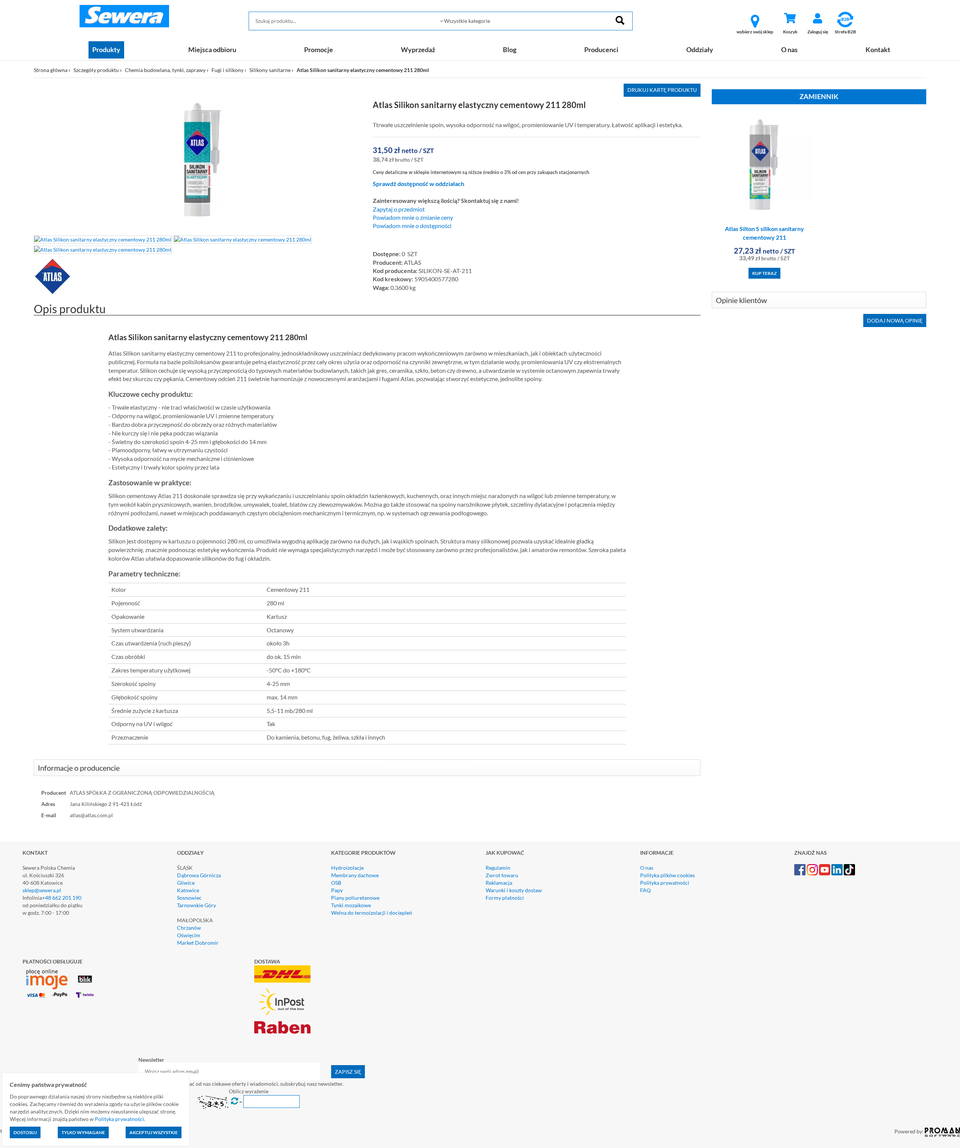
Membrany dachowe (355, 875)
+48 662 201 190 (61, 897)
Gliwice (186, 882)
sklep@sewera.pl (41, 890)
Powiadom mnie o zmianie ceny (413, 217)
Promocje (318, 49)
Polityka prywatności (664, 882)
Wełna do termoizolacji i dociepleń (371, 912)
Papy (337, 890)
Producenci (601, 49)
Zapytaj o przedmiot (399, 209)
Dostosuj (25, 1132)
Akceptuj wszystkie (153, 1132)
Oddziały (699, 49)
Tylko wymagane (83, 1132)
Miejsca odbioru (212, 49)
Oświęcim (188, 935)
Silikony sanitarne (270, 70)
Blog (509, 49)
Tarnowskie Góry (196, 905)
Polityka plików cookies (667, 875)
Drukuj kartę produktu (662, 90)
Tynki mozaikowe (351, 905)
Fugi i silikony (227, 70)
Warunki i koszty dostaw (514, 890)
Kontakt (878, 49)
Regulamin (498, 867)
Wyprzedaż (418, 49)
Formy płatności (505, 897)
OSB (336, 882)
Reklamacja (499, 882)
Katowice (188, 890)
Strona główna (51, 70)
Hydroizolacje (347, 867)
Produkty (106, 49)
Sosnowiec (189, 897)
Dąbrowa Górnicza (199, 875)
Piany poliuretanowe (355, 897)
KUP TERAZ (764, 273)
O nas (789, 49)
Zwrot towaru (502, 875)
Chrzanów (189, 927)
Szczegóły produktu (96, 70)
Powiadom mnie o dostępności (412, 225)
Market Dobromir (198, 942)
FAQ (645, 890)
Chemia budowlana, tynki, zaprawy (165, 70)
